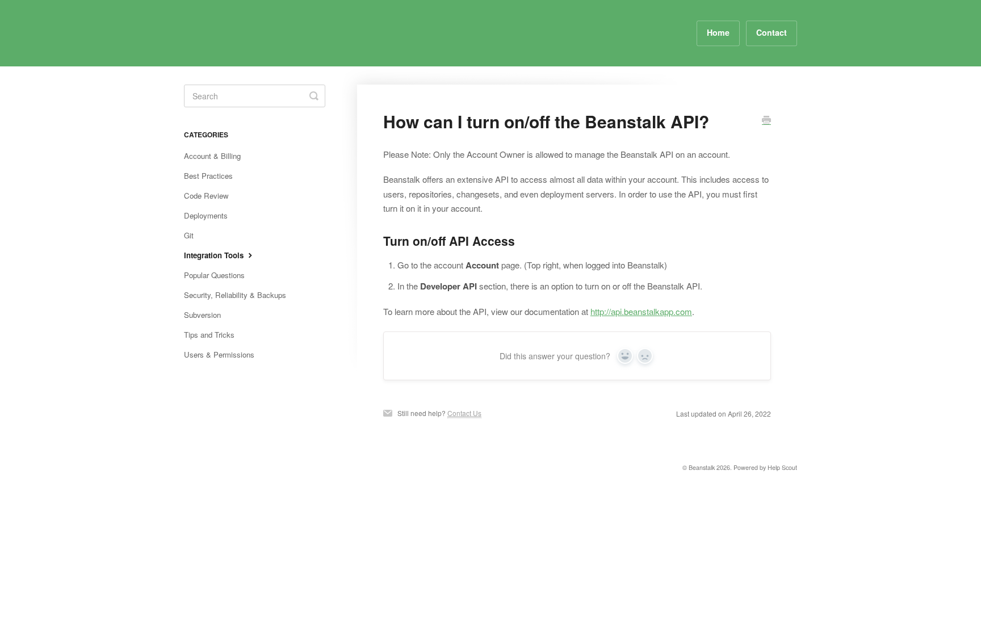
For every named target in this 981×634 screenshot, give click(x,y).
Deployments (206, 215)
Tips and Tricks (209, 334)
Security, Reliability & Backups (235, 294)
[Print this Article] (766, 121)
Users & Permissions (219, 354)
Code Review (206, 195)
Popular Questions (214, 275)
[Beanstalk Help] (232, 33)
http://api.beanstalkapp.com (641, 311)
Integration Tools (215, 255)
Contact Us (464, 413)
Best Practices (208, 175)
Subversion (202, 314)
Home (718, 32)
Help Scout (782, 467)
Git (189, 235)
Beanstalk (702, 467)
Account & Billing (212, 155)
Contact (771, 32)
